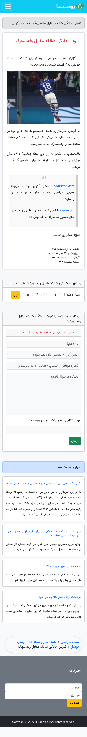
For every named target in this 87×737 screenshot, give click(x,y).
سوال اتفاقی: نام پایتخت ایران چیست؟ (55, 420)
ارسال (75, 440)
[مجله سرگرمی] (70, 6)
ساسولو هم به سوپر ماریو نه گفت (62, 566)
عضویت (74, 702)
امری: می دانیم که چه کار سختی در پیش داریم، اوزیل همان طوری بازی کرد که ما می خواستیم (44, 533)
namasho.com (63, 186)
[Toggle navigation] (8, 6)
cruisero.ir (67, 210)
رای (15, 294)
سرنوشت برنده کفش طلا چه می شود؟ (59, 597)
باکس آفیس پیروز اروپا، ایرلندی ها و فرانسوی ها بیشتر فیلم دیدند (44, 484)
